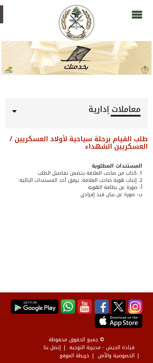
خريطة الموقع (74, 356)
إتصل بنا (52, 347)
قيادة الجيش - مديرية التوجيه (101, 347)
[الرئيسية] (76, 22)
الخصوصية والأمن (116, 356)
